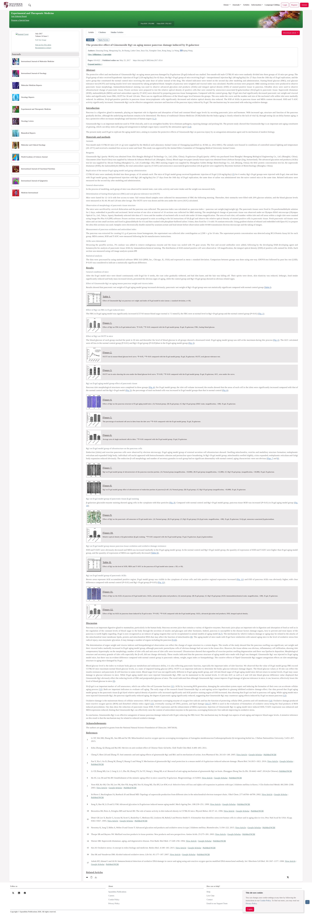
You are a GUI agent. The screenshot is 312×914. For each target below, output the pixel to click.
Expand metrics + (95, 64)
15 (152, 704)
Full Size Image (40, 40)
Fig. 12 (161, 582)
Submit (304, 5)
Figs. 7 (270, 458)
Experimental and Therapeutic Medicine (32, 13)
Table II (154, 553)
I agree (250, 909)
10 (175, 640)
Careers (111, 896)
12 (101, 689)
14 (270, 701)
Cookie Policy (265, 901)
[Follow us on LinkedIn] (19, 893)
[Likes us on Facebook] (25, 893)
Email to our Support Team (217, 903)
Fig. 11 (240, 579)
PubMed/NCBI (270, 754)
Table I (268, 287)
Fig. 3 (191, 343)
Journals (236, 5)
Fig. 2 (276, 340)
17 (209, 704)
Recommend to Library (43, 48)
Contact (210, 900)
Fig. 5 (128, 390)
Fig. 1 (261, 314)
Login (285, 5)
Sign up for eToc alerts (43, 45)
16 (207, 704)
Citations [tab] (102, 32)
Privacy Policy (251, 903)
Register (294, 5)
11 (172, 686)
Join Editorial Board (19, 16)
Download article (290, 33)
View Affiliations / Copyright (99, 54)
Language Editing (272, 5)
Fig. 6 (225, 390)
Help (208, 892)
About (226, 5)
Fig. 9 (172, 503)
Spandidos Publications (117, 892)
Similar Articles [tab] (117, 32)
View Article (241, 754)
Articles (246, 5)
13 (284, 695)
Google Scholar (255, 754)
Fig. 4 (151, 387)
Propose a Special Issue (20, 20)
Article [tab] (91, 32)
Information (256, 5)
